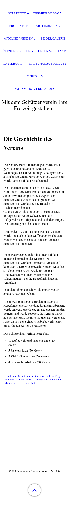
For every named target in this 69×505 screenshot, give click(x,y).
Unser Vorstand (52, 51)
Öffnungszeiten (16, 51)
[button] (34, 490)
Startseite (17, 13)
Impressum (35, 76)
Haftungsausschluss (47, 63)
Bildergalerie (53, 38)
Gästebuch (12, 63)
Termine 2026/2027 (47, 13)
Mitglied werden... (19, 38)
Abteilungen (47, 26)
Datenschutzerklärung (34, 88)
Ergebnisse (18, 26)
